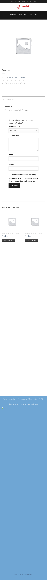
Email (11, 164)
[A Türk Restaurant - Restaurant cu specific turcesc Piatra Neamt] (23, 7)
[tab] (23, 99)
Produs (5, 236)
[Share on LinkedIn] (23, 82)
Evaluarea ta (14, 127)
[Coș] (44, 7)
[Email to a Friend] (15, 82)
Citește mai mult (8, 240)
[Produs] (12, 221)
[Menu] (3, 7)
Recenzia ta (14, 136)
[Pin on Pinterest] (19, 82)
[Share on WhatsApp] (3, 82)
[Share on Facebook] (7, 82)
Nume (12, 154)
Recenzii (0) (8, 99)
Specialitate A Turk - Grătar (23, 14)
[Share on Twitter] (11, 82)
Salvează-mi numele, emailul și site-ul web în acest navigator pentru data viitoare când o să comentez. (23, 177)
